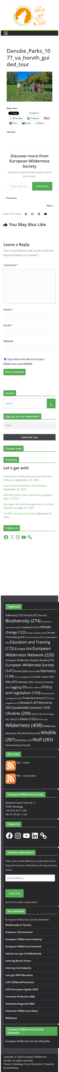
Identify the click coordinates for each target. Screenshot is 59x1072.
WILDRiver (24, 740)
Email (7, 325)
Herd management (24, 677)
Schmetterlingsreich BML (20, 1003)
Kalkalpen (25, 682)
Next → (51, 205)
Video (28, 719)
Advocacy (14, 615)
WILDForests (31, 733)
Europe (23, 649)
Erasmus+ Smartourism (19, 932)
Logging (18, 687)
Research (29, 702)
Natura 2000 (35, 687)
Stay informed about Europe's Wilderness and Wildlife (24, 361)
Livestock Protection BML (20, 996)
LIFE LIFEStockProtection (19, 982)
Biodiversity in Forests (18, 925)
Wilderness (23, 725)
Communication (34, 637)
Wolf (42, 739)
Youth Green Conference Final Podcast (25, 485)
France (34, 671)
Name (8, 309)
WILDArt (42, 719)
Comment (10, 265)
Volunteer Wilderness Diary (21, 1010)
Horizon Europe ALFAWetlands (23, 953)
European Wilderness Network (23, 946)
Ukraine (17, 713)
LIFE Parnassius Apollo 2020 (21, 989)
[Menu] (5, 33)
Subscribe (42, 186)
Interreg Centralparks (18, 967)
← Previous (10, 198)
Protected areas (35, 698)
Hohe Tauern (44, 676)
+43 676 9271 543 (16, 810)
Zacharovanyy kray (17, 745)
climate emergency (36, 633)
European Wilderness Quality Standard (29, 660)
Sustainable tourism (31, 707)
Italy (11, 682)
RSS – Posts (22, 762)
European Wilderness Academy (23, 939)
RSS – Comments (26, 775)
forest (20, 671)
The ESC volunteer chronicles (19, 513)
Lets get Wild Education (19, 975)
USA (14, 719)
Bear (42, 615)
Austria (31, 615)
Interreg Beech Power (18, 960)
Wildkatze (11, 1018)
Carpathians (29, 627)
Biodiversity (23, 621)
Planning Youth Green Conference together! (27, 495)
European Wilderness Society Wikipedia (27, 1041)
